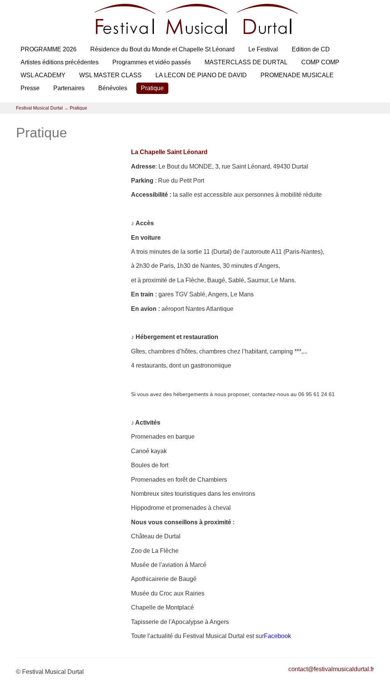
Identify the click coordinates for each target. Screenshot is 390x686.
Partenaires (69, 88)
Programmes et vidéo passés (151, 62)
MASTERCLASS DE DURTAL (246, 62)
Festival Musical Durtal (39, 108)
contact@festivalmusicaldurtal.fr (331, 669)
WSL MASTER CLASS (110, 75)
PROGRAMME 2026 (49, 49)
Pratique (152, 88)
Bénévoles (112, 88)
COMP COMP (320, 62)
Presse (30, 88)
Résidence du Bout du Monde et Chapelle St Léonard (162, 49)
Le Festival (263, 49)
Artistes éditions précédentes (60, 62)
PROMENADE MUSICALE (297, 75)
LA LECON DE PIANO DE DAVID (201, 75)
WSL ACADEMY (43, 75)
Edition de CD (311, 49)
